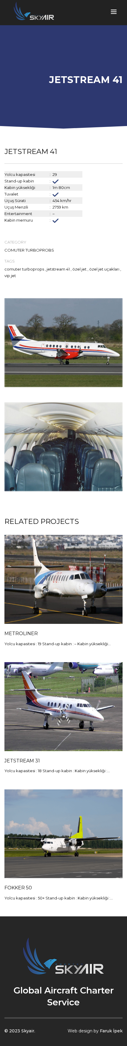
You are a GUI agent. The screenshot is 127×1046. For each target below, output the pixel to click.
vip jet (10, 275)
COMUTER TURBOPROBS (29, 250)
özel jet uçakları (104, 269)
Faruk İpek (111, 1031)
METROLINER (21, 633)
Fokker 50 (18, 888)
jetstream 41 (58, 269)
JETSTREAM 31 (22, 761)
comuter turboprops (24, 269)
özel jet (79, 269)
